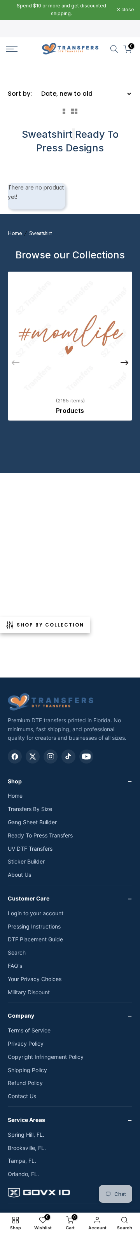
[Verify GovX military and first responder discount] (70, 1194)
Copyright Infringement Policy (46, 1056)
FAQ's (15, 965)
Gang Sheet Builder (32, 822)
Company (21, 1015)
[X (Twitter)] (33, 757)
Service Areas (26, 1119)
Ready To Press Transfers (40, 835)
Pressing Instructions (34, 926)
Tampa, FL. (22, 1160)
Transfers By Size (30, 809)
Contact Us (22, 1096)
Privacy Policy (26, 1043)
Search (17, 952)
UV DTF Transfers (30, 848)
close (127, 9)
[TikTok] (68, 757)
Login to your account (35, 913)
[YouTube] (86, 757)
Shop (15, 781)
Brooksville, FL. (27, 1147)
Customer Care (28, 898)
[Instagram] (51, 757)
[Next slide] (124, 363)
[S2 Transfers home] (50, 702)
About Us (19, 874)
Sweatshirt (40, 233)
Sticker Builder (26, 861)
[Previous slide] (15, 363)
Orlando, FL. (23, 1174)
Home (15, 233)
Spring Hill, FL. (26, 1134)
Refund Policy (25, 1083)
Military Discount (29, 992)
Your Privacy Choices (34, 979)
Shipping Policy (27, 1070)
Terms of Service (29, 1030)
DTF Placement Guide (35, 939)
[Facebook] (15, 757)
